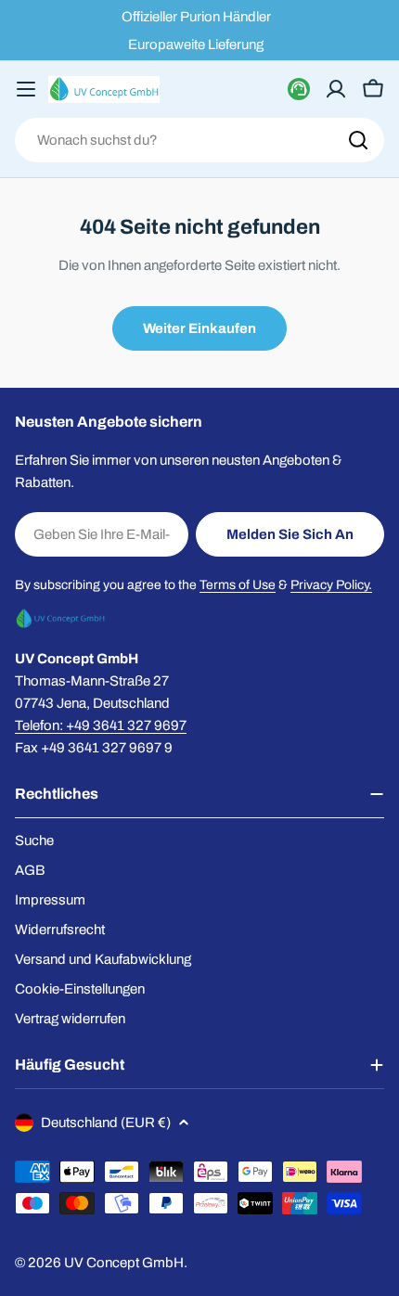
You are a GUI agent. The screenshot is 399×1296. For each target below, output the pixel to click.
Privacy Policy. (331, 585)
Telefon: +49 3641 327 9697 (101, 725)
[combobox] (199, 140)
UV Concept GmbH (124, 1262)
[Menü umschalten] (26, 89)
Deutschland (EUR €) (106, 1122)
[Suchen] (358, 140)
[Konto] (336, 89)
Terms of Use (238, 585)
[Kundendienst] (299, 89)
